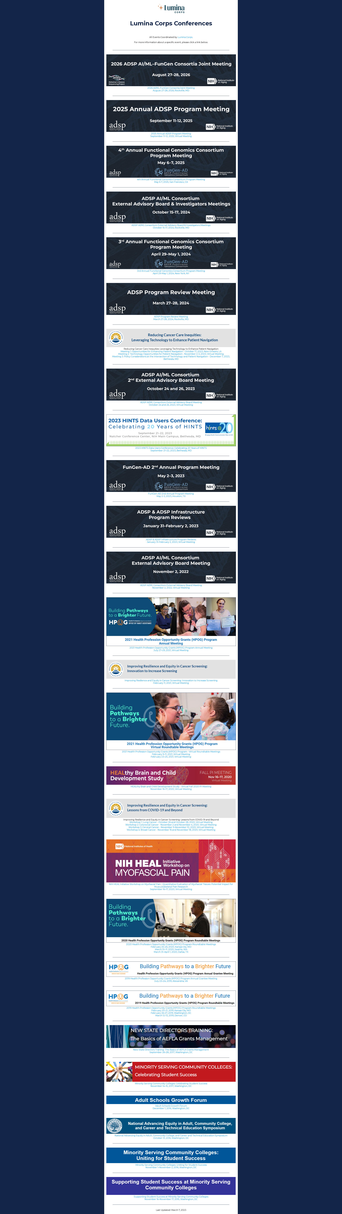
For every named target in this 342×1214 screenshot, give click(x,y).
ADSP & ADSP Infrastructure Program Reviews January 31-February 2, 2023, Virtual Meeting (171, 540)
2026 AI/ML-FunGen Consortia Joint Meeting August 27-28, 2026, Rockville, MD (171, 89)
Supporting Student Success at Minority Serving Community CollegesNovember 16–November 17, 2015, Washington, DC (171, 1198)
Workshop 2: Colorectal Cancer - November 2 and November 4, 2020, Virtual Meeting (171, 824)
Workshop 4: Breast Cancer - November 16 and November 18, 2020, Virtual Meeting (171, 830)
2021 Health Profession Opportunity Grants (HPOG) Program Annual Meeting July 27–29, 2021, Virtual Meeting (171, 649)
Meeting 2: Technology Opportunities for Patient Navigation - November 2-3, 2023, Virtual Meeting (171, 354)
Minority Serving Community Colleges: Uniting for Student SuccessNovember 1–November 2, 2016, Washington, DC (171, 1166)
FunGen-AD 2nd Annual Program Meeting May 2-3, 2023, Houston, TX (171, 495)
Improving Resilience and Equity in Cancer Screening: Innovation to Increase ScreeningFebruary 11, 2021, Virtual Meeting (171, 681)
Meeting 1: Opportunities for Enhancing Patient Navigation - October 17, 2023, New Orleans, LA (171, 351)
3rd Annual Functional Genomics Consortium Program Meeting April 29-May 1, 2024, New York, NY (171, 272)
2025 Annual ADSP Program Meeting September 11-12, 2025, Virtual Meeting (171, 134)
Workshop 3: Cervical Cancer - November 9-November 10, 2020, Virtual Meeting (171, 827)
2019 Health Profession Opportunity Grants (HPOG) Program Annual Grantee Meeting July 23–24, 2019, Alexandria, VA (171, 979)
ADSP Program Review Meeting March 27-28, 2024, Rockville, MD (171, 318)
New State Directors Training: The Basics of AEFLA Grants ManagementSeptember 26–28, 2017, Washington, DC (171, 1051)
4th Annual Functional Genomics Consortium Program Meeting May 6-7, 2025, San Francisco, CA (171, 180)
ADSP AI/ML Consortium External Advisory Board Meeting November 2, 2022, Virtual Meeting (171, 586)
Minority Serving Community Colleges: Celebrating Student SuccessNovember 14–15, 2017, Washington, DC (171, 1084)
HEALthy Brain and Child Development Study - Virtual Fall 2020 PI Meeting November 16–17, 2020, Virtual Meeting (171, 787)
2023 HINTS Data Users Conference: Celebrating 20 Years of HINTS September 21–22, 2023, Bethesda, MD (171, 449)
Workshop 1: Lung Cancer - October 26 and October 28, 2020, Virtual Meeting (171, 822)
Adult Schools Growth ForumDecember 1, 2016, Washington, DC (171, 1107)
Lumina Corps (185, 37)
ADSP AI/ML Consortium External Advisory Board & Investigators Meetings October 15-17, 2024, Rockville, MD (171, 226)
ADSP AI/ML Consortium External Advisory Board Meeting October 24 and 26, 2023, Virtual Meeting (171, 403)
